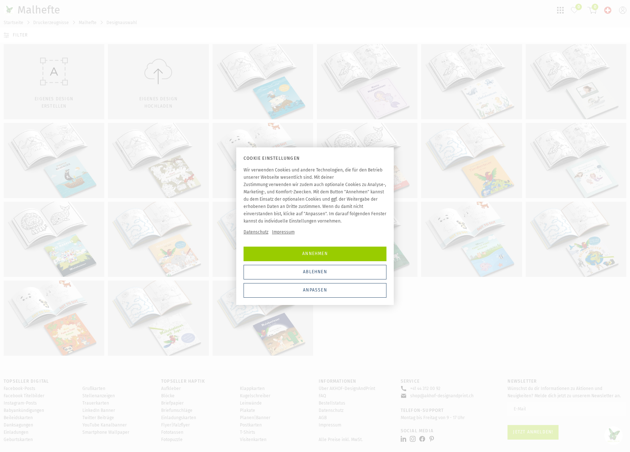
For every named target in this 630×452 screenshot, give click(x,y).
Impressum (283, 232)
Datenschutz (256, 232)
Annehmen (315, 253)
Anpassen (315, 290)
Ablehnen (315, 271)
